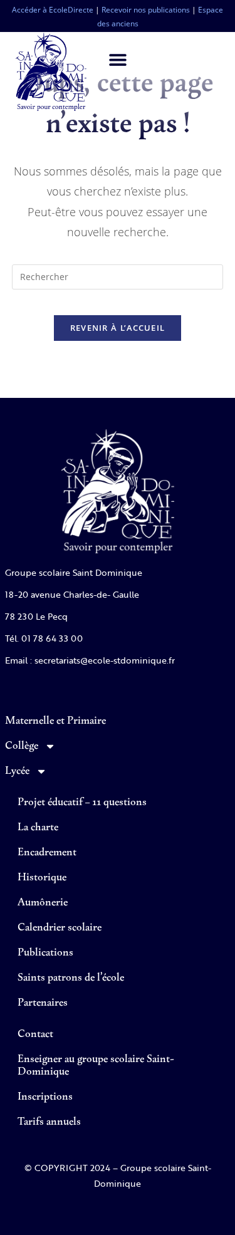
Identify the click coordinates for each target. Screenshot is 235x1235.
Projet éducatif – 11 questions (82, 802)
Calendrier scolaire (60, 928)
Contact (35, 1034)
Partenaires (43, 1003)
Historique (42, 877)
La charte (38, 827)
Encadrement (47, 852)
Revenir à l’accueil (117, 327)
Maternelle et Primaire (55, 721)
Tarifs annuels (49, 1122)
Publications (45, 953)
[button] (117, 59)
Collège (21, 746)
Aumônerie (43, 903)
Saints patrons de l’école (71, 978)
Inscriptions (45, 1097)
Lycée (17, 771)
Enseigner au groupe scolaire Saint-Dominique (96, 1066)
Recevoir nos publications (146, 9)
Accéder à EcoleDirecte (52, 9)
